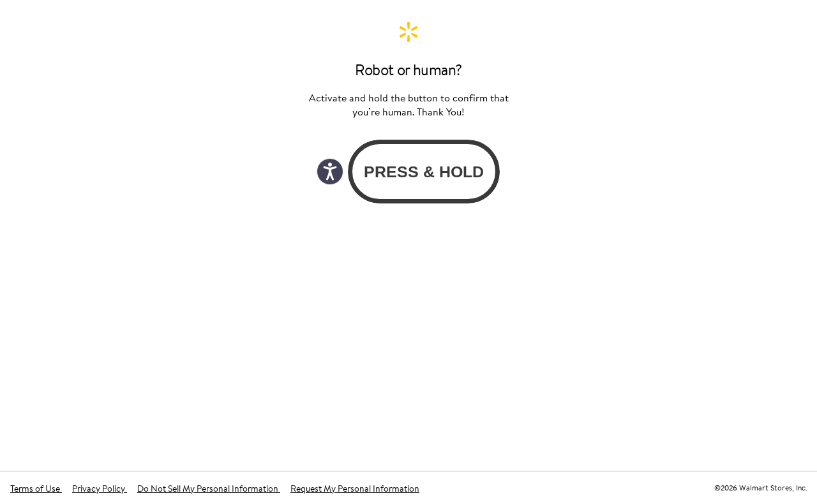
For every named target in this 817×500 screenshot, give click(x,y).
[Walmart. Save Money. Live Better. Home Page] (408, 31)
